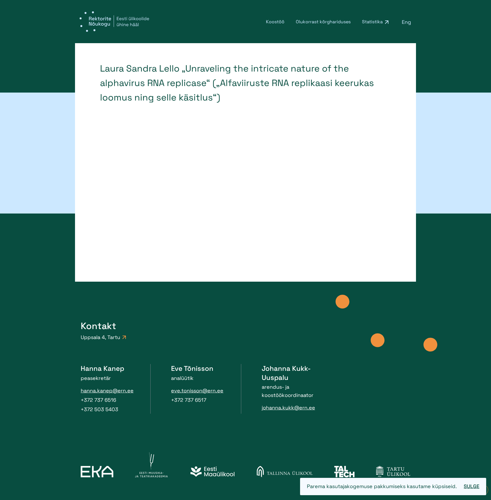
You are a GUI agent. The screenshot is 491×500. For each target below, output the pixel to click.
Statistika (372, 22)
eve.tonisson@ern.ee (197, 390)
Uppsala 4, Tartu (100, 337)
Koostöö (275, 22)
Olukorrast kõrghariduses (323, 22)
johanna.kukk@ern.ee (288, 407)
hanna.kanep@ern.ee (107, 390)
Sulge (471, 486)
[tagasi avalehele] (114, 21)
